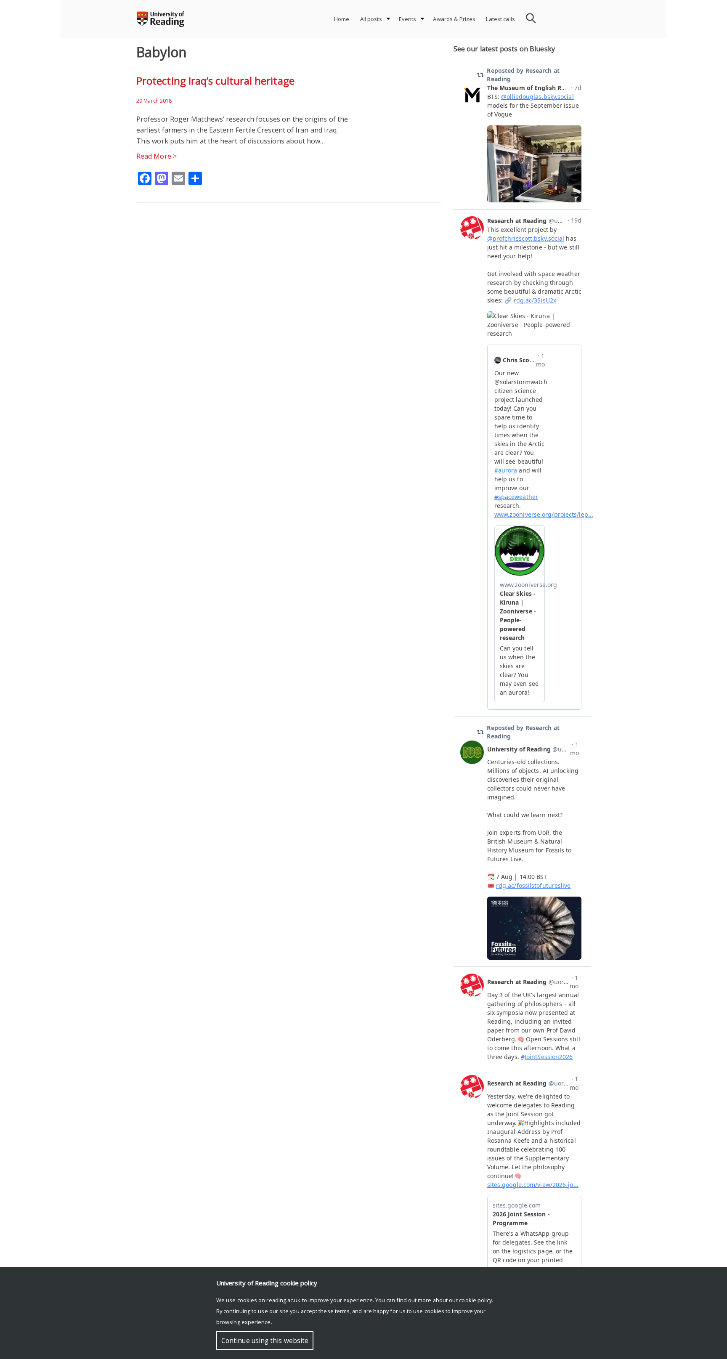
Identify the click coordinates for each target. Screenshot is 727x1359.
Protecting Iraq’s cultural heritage (215, 81)
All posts (371, 19)
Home (342, 19)
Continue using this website (264, 1340)
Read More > (156, 156)
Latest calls (500, 19)
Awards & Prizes (454, 19)
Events (408, 19)
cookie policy (475, 1300)
